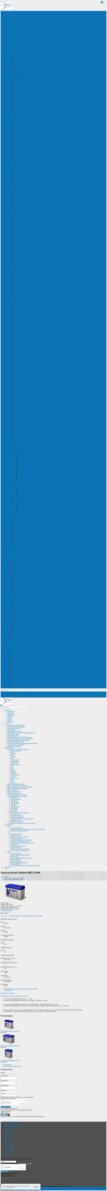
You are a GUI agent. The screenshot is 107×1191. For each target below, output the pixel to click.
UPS (15, 606)
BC (15, 610)
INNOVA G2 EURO (19, 100)
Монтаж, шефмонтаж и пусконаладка (21, 678)
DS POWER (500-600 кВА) (21, 408)
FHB (15, 588)
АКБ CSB (13, 597)
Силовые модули (22, 70)
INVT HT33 (17, 292)
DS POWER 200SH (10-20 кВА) (23, 420)
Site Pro (16, 209)
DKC (12, 299)
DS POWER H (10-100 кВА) (22, 416)
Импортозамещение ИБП (14, 35)
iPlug (15, 156)
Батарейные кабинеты (17, 636)
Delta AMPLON (18, 502)
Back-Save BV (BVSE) (20, 219)
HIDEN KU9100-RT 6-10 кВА (22, 346)
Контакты (7, 687)
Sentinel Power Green (20, 124)
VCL (15, 192)
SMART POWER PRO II (21, 91)
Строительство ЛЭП (13, 40)
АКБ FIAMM (14, 580)
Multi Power (17, 145)
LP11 (15, 206)
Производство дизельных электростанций (23, 663)
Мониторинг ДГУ (16, 656)
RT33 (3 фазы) (18, 239)
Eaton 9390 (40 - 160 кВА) (21, 523)
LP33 (15, 210)
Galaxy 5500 (17, 177)
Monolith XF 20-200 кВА (24, 471)
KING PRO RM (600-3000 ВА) (22, 372)
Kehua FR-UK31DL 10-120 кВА (23, 340)
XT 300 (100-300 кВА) (20, 404)
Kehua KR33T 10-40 (19, 330)
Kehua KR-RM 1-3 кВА (20, 327)
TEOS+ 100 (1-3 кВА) (20, 435)
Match (15, 197)
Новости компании (9, 1139)
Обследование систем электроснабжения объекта (21, 37)
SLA (15, 582)
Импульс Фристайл (19, 164)
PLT (15, 251)
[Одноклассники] (4, 1115)
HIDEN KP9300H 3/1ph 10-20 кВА (24, 351)
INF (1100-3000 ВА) (19, 378)
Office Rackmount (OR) (20, 253)
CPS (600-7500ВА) (19, 232)
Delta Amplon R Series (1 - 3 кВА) (26, 508)
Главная (6, 876)
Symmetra (16, 185)
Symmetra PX (17, 174)
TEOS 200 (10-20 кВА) (20, 419)
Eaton (12, 514)
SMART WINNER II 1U (21, 90)
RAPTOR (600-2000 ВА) (21, 385)
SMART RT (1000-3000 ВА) (22, 369)
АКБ (8, 647)
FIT (15, 586)
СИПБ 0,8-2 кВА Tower (20, 56)
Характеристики (5, 915)
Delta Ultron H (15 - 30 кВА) (25, 490)
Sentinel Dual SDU (19, 138)
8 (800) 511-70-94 (18, 695)
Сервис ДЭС (14, 665)
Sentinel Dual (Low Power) (21, 139)
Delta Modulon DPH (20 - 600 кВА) (27, 500)
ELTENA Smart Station (20, 444)
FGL (15, 595)
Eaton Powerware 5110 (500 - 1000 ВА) (25, 526)
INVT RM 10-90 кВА (20, 289)
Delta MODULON (19, 497)
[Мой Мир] (6, 1115)
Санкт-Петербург (6, 11)
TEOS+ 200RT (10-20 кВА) (21, 422)
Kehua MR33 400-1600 (20, 321)
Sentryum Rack (18, 133)
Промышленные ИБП (13, 556)
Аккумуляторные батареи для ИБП (17, 561)
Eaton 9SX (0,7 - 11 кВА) (21, 545)
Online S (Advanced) (19, 242)
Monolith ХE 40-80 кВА (24, 475)
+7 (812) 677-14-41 (29, 695)
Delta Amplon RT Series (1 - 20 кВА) (27, 509)
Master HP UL (18, 152)
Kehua (12, 318)
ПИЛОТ (16, 278)
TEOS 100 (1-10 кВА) (20, 429)
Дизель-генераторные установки (16, 559)
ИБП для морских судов (14, 558)
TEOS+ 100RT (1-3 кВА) (21, 432)
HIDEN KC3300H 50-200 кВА (22, 354)
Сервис (41, 915)
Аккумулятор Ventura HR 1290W (10, 1031)
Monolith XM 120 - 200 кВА (25, 479)
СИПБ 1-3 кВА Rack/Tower (22, 58)
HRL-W (16, 628)
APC (12, 168)
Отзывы (9, 23)
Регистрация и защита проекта (16, 31)
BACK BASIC (18, 111)
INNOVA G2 (17, 99)
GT (15, 207)
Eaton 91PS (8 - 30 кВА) (20, 529)
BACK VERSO (18, 102)
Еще (6, 868)
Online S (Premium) (19, 244)
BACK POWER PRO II (20, 103)
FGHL (16, 591)
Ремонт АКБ (7, 1064)
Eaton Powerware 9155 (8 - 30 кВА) (24, 533)
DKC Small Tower (19, 313)
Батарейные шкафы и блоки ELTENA (25, 485)
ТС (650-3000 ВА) (19, 376)
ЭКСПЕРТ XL (18, 269)
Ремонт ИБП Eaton (16, 681)
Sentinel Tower (18, 135)
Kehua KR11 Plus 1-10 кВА (21, 337)
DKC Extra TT (18, 304)
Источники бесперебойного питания (17, 53)
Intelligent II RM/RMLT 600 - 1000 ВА (28, 456)
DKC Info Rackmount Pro (21, 315)
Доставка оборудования (14, 50)
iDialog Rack (17, 159)
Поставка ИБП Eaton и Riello (9, 692)
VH (15, 203)
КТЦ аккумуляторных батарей (12, 1066)
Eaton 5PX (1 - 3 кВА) (20, 517)
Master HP (17, 150)
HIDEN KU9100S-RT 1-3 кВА (22, 343)
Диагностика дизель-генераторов (20, 662)
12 (18, 907)
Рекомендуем (18, 915)
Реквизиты (10, 17)
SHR (15, 601)
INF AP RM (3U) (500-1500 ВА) (23, 360)
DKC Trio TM (18, 308)
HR (15, 604)
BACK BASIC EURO (20, 108)
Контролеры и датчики (24, 75)
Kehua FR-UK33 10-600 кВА (22, 339)
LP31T (16, 194)
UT (15, 260)
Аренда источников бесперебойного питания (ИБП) (22, 47)
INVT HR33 (17, 290)
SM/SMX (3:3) (18, 236)
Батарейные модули (23, 76)
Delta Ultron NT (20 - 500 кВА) (26, 491)
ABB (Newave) (15, 440)
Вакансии (10, 26)
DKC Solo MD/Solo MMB (21, 310)
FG (15, 594)
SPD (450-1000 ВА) (19, 388)
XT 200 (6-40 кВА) (19, 417)
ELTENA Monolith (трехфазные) (23, 468)
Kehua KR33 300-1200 (20, 331)
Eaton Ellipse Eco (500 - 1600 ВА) (23, 527)
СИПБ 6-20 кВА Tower (20, 62)
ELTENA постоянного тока (22, 481)
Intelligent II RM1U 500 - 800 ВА (26, 452)
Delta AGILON (18, 511)
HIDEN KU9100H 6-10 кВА (22, 348)
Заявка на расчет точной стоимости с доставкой (14, 996)
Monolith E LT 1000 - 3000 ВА (25, 464)
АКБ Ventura (14, 612)
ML (15, 198)
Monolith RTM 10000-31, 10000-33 (27, 476)
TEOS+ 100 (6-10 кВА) (20, 434)
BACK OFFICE (18, 112)
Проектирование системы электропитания (19, 41)
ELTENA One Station (20, 449)
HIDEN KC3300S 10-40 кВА (22, 352)
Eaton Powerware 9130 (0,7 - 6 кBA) (24, 544)
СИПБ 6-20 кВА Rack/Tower (22, 59)
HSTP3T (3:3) (18, 235)
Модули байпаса (15, 634)
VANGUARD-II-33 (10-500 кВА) (23, 363)
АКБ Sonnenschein (16, 568)
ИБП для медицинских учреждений (17, 550)
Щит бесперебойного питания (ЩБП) (18, 44)
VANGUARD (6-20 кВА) (21, 366)
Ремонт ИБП (14, 677)
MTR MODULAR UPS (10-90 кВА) (24, 401)
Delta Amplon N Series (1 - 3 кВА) (26, 506)
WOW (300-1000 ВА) (20, 390)
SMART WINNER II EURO (22, 88)
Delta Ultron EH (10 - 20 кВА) (25, 494)
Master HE (17, 153)
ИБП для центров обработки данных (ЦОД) (19, 551)
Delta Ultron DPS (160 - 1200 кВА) (27, 496)
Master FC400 (18, 155)
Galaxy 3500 (17, 176)
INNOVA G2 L (18, 84)
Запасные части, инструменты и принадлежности (21, 644)
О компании (10, 16)
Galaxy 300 (17, 186)
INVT (12, 280)
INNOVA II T (18, 82)
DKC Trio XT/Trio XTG (20, 305)
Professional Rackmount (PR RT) (23, 248)
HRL (15, 603)
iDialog (16, 158)
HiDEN (13, 342)
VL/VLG (16, 622)
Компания (7, 14)
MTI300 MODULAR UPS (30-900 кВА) (25, 398)
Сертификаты (11, 19)
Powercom (13, 358)
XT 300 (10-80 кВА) (19, 405)
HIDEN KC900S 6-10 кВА (21, 357)
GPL (15, 616)
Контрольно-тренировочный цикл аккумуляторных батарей (28, 650)
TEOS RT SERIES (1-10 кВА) (22, 426)
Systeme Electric (15, 213)
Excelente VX (18, 221)
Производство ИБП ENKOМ (15, 46)
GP (15, 618)
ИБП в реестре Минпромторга (16, 29)
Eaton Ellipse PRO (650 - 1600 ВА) (23, 524)
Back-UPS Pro (18, 182)
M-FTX (16, 577)
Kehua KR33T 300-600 (20, 328)
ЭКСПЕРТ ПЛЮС (19, 275)
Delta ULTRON (18, 488)
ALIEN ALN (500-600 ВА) (21, 382)
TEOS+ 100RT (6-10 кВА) (21, 431)
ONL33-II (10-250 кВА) (20, 361)
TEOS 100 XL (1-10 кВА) (21, 428)
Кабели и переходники (17, 642)
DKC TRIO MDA (19, 302)
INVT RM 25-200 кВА (20, 287)
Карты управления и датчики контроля (22, 639)
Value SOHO (17, 257)
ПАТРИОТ (17, 271)
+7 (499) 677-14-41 (9, 1152)
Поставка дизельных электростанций (21, 660)
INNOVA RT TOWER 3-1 (21, 85)
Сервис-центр (8, 645)
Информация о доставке (7, 993)
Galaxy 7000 (17, 179)
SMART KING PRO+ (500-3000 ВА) (24, 370)
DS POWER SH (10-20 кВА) (22, 411)
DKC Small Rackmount (20, 312)
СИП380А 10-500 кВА (20, 64)
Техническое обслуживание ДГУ (20, 671)
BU (15, 263)
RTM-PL (16, 621)
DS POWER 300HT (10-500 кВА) (23, 413)
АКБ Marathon (15, 571)
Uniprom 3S (17, 228)
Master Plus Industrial (19, 120)
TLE (15, 200)
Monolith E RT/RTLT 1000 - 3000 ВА (27, 462)
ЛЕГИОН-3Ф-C (18, 272)
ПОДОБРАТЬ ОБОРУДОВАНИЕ (10, 1118)
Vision (15, 127)
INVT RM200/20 (18, 283)
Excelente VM (18, 224)
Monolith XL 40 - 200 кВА (24, 478)
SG (15, 201)
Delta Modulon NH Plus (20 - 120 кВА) (28, 499)
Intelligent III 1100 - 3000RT (25, 453)
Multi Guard (17, 118)
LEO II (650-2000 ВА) (20, 437)
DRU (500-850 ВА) (19, 381)
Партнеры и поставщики (11, 1137)
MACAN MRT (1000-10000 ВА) (23, 373)
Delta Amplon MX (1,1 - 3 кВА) (26, 503)
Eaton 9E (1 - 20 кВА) (20, 541)
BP (15, 609)
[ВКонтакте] (2, 1115)
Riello (12, 115)
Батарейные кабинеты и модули (26, 72)
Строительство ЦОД (13, 38)
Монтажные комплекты (24, 78)
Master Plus (17, 121)
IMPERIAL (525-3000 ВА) (21, 384)
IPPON (13, 79)
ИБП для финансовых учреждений (17, 553)
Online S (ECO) (18, 241)
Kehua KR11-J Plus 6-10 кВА (22, 336)
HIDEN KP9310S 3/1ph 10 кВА (23, 349)
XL (15, 573)
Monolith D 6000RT (22, 461)
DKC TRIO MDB (19, 301)
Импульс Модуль (19, 167)
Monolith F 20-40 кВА (23, 470)
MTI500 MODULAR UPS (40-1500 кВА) (25, 396)
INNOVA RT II (18, 96)
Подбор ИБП (11, 34)
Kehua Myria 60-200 (19, 319)
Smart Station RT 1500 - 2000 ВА (26, 446)
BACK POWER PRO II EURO (22, 105)
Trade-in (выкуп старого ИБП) (15, 49)
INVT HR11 (17, 295)
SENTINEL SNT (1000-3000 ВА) (23, 364)
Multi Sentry (17, 144)
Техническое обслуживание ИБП (20, 675)
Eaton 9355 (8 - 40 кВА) (20, 535)
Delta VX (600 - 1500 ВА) (24, 512)
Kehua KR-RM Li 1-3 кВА (21, 324)
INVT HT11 (17, 298)
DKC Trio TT (17, 307)
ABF (15, 625)
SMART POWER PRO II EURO (23, 93)
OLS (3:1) (16, 238)
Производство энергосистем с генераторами (20, 43)
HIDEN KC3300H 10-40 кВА (22, 355)
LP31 (15, 212)
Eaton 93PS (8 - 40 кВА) (20, 532)
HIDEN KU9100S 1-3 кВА (21, 345)
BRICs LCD (17, 262)
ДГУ (8, 653)
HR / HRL (17, 630)
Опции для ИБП (18, 73)
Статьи (6, 1143)
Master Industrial (18, 149)
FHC (15, 583)
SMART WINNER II (20, 87)
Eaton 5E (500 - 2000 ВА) (21, 538)
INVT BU (17, 293)
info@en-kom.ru (5, 695)
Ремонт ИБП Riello (16, 684)
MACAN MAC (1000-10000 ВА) (23, 375)
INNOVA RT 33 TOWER (21, 97)
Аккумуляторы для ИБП (11, 1125)
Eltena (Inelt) (14, 443)
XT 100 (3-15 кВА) (19, 423)
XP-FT (16, 565)
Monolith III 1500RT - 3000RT (25, 465)
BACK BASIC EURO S (20, 109)
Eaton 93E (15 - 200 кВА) (21, 530)
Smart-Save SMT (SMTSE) (21, 218)
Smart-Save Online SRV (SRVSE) (23, 216)
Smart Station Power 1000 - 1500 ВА (27, 447)
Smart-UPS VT (18, 173)
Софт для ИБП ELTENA (21, 484)
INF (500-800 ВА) (19, 379)
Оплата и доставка (33, 915)
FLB (15, 589)
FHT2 (15, 585)
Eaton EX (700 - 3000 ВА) (21, 515)
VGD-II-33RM (18, 393)
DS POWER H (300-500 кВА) (22, 414)
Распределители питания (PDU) (20, 633)
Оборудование (8, 52)
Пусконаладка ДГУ (16, 668)
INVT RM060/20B (19, 284)
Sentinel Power (18, 123)
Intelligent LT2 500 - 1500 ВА (25, 455)
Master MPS (17, 147)
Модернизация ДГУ (16, 654)
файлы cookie (14, 1186)
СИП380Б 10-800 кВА (20, 65)
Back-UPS (17, 188)
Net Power (17, 142)
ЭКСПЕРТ (17, 277)
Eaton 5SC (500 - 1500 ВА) (21, 536)
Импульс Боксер (18, 165)
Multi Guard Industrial (20, 117)
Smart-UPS (17, 183)
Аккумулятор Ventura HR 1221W (10, 1060)
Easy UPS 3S (17, 170)
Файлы (12, 915)
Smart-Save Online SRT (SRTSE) (23, 215)
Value (15, 259)
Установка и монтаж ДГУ (18, 666)
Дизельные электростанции (12, 1127)
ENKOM (13, 114)
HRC (15, 600)
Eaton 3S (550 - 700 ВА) (20, 520)
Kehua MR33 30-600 (19, 322)
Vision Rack (17, 129)
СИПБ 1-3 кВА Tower (20, 61)
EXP (15, 266)
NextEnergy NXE (19, 141)
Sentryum (16, 132)
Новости (9, 25)
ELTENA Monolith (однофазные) (23, 458)
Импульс (13, 162)
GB (15, 624)
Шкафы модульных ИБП (24, 69)
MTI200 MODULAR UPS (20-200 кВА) (25, 399)
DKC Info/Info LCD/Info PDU (22, 316)
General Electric (15, 189)
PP (15, 564)
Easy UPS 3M (18, 171)
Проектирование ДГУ (17, 659)
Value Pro (16, 256)
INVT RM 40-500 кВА (20, 281)
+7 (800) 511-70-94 (9, 1149)
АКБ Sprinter (14, 562)
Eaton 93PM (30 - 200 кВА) (21, 521)
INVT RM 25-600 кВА (20, 286)
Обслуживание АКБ (16, 648)
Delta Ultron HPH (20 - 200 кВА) (26, 493)
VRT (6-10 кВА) (18, 392)
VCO (15, 204)
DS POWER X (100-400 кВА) (22, 410)
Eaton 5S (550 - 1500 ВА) (21, 518)
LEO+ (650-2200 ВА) (20, 438)
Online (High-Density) (20, 247)
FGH (15, 592)
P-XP (15, 567)
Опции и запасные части (11, 1128)
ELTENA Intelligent (19, 450)
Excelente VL (17, 222)
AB (15, 627)
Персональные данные (10, 1145)
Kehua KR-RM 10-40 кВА (21, 325)
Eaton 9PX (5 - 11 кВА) (20, 542)
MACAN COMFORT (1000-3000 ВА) (24, 367)
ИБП (8, 672)
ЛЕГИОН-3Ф (18, 274)
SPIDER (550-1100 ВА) (20, 387)
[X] (9, 1115)
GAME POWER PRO (20, 81)
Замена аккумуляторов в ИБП (19, 651)
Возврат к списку (6, 1111)
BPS (15, 607)
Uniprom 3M (17, 227)
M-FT (15, 579)
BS (15, 265)
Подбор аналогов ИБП (13, 32)
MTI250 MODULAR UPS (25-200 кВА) (25, 402)
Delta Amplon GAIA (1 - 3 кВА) (26, 505)
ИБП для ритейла (12, 555)
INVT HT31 (17, 296)
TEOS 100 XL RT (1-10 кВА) (22, 425)
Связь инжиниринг (16, 55)
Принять (36, 1186)
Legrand (13, 441)
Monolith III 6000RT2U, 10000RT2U (27, 467)
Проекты (9, 22)
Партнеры (10, 20)
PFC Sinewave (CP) (19, 254)
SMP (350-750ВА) (19, 233)
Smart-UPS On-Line (19, 180)
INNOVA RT (17, 94)
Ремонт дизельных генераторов (20, 669)
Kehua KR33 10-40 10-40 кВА (22, 333)
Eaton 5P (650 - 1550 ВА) (21, 539)
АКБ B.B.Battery (15, 598)
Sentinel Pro (17, 161)
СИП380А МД (18, 67)
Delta (12, 487)
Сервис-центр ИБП (9, 1134)
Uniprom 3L (17, 225)
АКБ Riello (14, 570)
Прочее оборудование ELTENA (23, 482)
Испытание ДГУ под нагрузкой (20, 657)
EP (15, 191)
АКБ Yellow (14, 619)
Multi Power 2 (18, 126)
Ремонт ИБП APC (16, 680)
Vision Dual (17, 130)
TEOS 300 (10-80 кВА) (20, 407)
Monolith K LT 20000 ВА (24, 459)
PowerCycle (17, 576)
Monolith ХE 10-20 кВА (24, 473)
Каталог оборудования (10, 1122)
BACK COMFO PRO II (20, 106)
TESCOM (13, 395)
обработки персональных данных (26, 1163)
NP (15, 195)
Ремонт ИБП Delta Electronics (19, 683)
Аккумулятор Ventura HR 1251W (10, 1045)
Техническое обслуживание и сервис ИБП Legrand (25, 686)
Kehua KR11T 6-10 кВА (21, 334)
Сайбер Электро (15, 268)
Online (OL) (17, 245)
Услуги (6, 28)
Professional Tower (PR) (20, 250)
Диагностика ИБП (16, 674)
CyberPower (14, 230)
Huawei (13, 547)
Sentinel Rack (17, 136)
